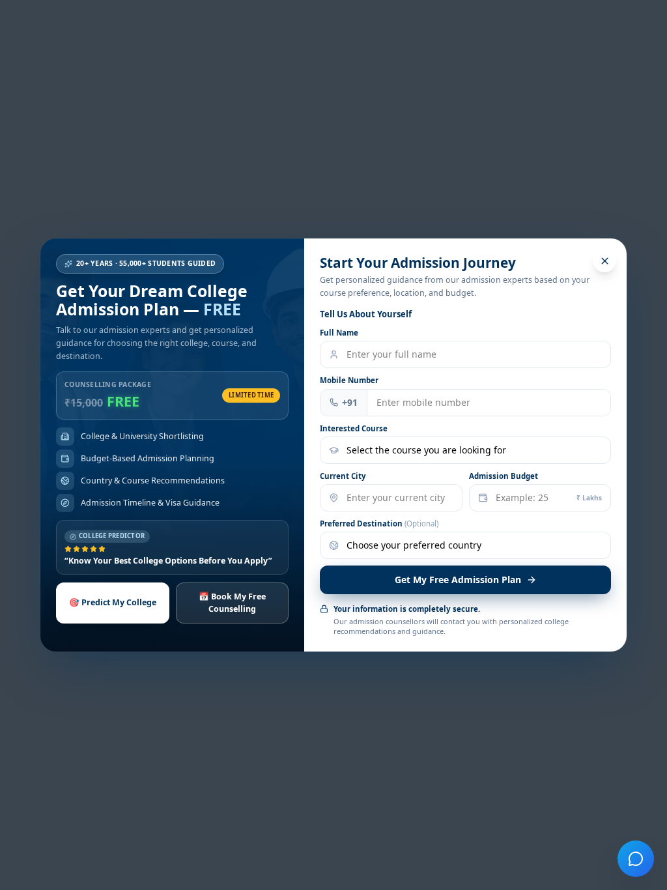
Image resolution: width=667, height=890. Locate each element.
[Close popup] (604, 260)
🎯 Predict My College (112, 602)
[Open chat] (635, 858)
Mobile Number (349, 380)
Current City (343, 476)
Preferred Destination (379, 523)
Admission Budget (503, 476)
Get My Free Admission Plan (458, 579)
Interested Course (354, 428)
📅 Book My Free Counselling (232, 602)
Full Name (339, 332)
